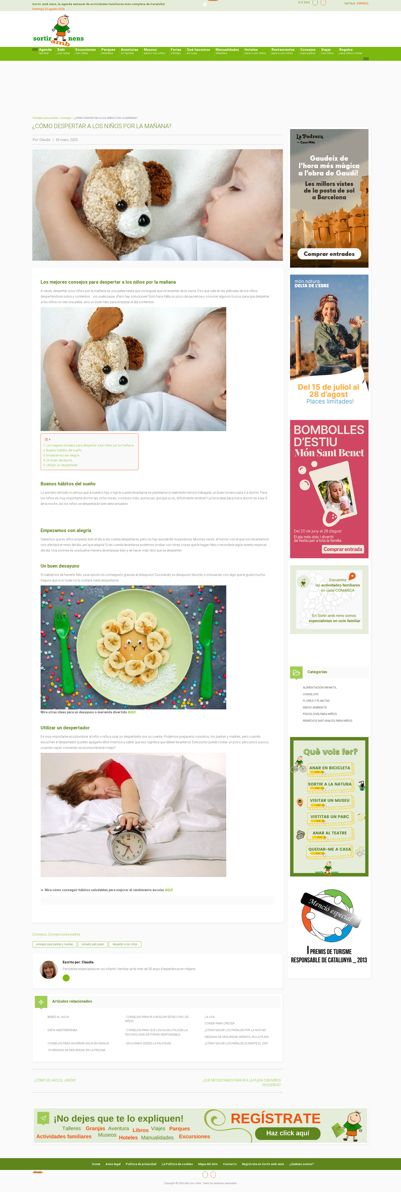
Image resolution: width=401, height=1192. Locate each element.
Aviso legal (113, 1164)
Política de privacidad (141, 1164)
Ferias (176, 51)
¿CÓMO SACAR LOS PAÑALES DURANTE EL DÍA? (236, 1043)
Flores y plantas (316, 700)
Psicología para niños (320, 714)
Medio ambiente (315, 707)
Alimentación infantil (320, 687)
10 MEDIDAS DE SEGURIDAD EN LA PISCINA (76, 1050)
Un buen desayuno (59, 460)
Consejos (308, 51)
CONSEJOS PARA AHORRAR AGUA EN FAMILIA (78, 1043)
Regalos (350, 51)
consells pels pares (93, 944)
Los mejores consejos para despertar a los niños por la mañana (90, 445)
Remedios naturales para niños (327, 720)
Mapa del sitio (208, 1164)
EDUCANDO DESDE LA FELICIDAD (148, 1043)
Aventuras (129, 51)
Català (349, 3)
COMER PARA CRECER (220, 1023)
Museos (154, 51)
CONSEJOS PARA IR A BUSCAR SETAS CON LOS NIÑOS (157, 1019)
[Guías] (314, 2)
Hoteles (255, 51)
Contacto (230, 1164)
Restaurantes (283, 51)
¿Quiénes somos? (301, 1164)
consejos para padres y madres (54, 944)
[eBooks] (322, 2)
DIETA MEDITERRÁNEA (62, 1030)
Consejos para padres (45, 118)
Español (363, 3)
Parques (108, 51)
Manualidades (227, 51)
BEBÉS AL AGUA (58, 1017)
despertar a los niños (125, 944)
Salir (63, 51)
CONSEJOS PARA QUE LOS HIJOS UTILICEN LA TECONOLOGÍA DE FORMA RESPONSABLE (156, 1032)
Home (96, 1164)
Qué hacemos (198, 51)
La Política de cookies (177, 1164)
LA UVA (210, 1017)
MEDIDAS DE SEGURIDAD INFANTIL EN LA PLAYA (237, 1037)
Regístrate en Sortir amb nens (263, 1164)
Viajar (327, 51)
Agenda (45, 51)
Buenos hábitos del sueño (63, 450)
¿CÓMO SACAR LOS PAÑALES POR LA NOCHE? (235, 1030)
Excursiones (85, 51)
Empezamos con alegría (62, 455)
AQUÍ (132, 712)
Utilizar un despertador (62, 465)
